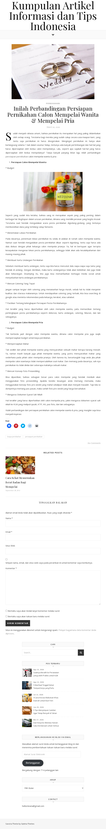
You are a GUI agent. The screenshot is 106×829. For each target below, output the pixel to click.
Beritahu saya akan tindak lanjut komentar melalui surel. (34, 610)
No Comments (94, 443)
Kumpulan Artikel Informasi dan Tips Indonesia (53, 15)
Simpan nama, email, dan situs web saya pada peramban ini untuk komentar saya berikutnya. (49, 562)
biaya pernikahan (14, 436)
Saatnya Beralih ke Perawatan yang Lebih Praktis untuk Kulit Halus (46, 674)
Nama (9, 518)
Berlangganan (33, 763)
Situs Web (10, 545)
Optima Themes (27, 824)
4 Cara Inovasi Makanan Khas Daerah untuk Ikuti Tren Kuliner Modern (45, 699)
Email (9, 531)
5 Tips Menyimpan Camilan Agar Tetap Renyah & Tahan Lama (45, 712)
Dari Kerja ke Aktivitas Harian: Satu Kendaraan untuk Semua (46, 724)
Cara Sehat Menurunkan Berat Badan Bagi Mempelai (20, 482)
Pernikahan (53, 103)
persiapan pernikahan (33, 436)
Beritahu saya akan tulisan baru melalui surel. (29, 616)
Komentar (11, 568)
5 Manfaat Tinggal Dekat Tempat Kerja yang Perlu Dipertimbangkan (43, 687)
